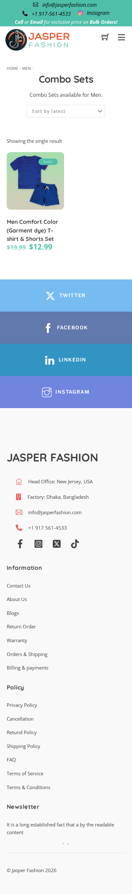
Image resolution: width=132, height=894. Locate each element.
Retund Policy (22, 732)
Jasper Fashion (28, 870)
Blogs (13, 613)
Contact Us (18, 585)
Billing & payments (27, 667)
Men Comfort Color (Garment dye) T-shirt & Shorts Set (32, 230)
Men (26, 68)
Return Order (21, 626)
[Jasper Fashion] (37, 38)
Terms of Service (25, 773)
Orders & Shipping (27, 654)
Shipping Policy (23, 746)
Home (12, 68)
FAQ (11, 759)
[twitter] (56, 543)
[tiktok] (75, 543)
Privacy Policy (22, 705)
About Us (17, 599)
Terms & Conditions (28, 787)
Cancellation (20, 719)
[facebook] (20, 543)
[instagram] (38, 543)
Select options (35, 188)
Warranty (17, 640)
